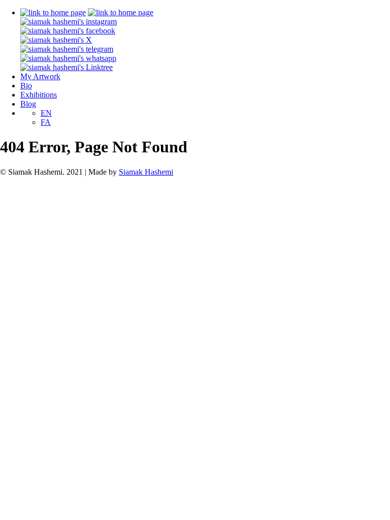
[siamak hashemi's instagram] (68, 21)
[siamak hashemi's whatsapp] (68, 58)
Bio (26, 85)
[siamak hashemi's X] (56, 40)
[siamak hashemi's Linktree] (66, 67)
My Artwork (40, 76)
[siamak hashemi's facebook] (67, 30)
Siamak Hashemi (146, 172)
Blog (28, 104)
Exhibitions (38, 94)
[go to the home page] (53, 12)
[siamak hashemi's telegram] (66, 49)
